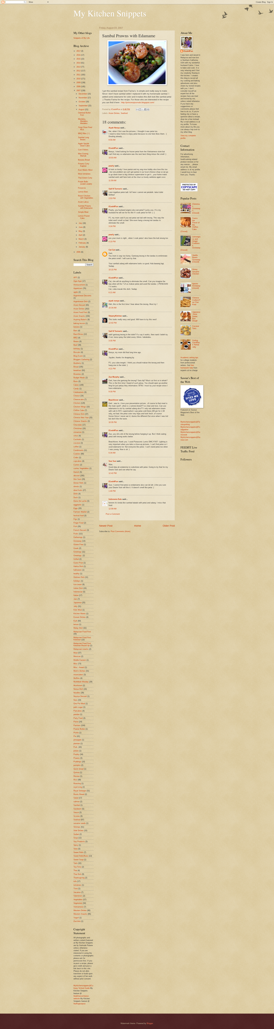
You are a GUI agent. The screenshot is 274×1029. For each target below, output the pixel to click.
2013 (78, 67)
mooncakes (78, 675)
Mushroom (77, 685)
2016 (78, 55)
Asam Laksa (83, 202)
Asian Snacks (79, 316)
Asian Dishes (114, 113)
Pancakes (77, 711)
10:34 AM (112, 308)
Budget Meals (79, 378)
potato (76, 751)
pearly (111, 166)
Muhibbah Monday (81, 682)
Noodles (76, 693)
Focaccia (82, 188)
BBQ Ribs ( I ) (84, 133)
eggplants (77, 505)
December (83, 94)
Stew (75, 849)
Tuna (75, 889)
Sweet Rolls (78, 852)
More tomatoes (84, 174)
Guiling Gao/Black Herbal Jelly (196, 343)
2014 (78, 63)
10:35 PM (113, 422)
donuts (76, 486)
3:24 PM (112, 226)
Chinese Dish (78, 414)
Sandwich (77, 809)
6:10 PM (112, 241)
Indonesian (77, 592)
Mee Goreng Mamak (83, 155)
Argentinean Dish (80, 301)
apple (75, 292)
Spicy (75, 845)
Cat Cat (112, 250)
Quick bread (78, 769)
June (81, 227)
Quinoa (76, 772)
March (81, 239)
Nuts (75, 700)
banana (76, 327)
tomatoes (77, 885)
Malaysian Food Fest (82, 632)
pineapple (77, 740)
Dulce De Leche (80, 501)
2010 (78, 79)
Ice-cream (77, 584)
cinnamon (77, 432)
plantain (76, 743)
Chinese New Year (81, 418)
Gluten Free (78, 544)
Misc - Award (78, 667)
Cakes (76, 385)
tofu (75, 881)
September (83, 106)
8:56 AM (112, 140)
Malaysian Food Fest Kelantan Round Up (82, 644)
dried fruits (77, 490)
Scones (76, 816)
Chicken (76, 403)
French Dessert (79, 530)
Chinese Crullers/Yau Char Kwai (196, 301)
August (82, 109)
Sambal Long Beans (83, 138)
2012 (78, 71)
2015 (78, 59)
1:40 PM (112, 491)
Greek (75, 548)
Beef (75, 345)
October (82, 102)
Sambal (76, 805)
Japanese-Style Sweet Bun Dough (196, 316)
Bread (75, 367)
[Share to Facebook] (145, 109)
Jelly (75, 606)
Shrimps (76, 827)
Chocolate (77, 425)
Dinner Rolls (78, 483)
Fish (75, 526)
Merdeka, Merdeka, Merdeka (83, 121)
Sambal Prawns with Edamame (85, 207)
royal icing (77, 787)
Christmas (77, 428)
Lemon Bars (83, 192)
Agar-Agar (77, 281)
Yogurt (76, 918)
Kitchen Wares (79, 613)
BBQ (75, 338)
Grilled (76, 559)
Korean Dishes (79, 617)
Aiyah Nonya (114, 128)
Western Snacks (80, 914)
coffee (76, 447)
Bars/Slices (78, 334)
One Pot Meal (79, 703)
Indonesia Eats (115, 499)
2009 (78, 82)
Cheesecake (78, 399)
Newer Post (105, 525)
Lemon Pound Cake (83, 217)
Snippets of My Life (81, 38)
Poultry (76, 754)
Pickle (76, 733)
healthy (76, 574)
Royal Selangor (79, 791)
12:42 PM (113, 473)
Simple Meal (83, 212)
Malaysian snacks (80, 649)
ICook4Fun (113, 148)
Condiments (78, 450)
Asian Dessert (79, 305)
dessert (76, 476)
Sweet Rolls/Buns (80, 856)
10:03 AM (112, 158)
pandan (76, 714)
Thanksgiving (78, 878)
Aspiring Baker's (80, 320)
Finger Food (78, 523)
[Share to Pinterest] (148, 109)
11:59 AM (112, 180)
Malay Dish (78, 628)
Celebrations (78, 392)
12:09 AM (112, 509)
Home (137, 525)
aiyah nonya (114, 301)
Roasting (77, 783)
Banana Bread (84, 160)
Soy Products (79, 841)
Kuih (75, 621)
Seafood (124, 113)
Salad (75, 798)
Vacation (77, 892)
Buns (75, 381)
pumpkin (76, 765)
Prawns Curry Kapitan (83, 165)
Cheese (76, 396)
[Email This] (137, 109)
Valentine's (77, 896)
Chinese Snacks (80, 421)
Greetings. (77, 555)
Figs (75, 519)
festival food (78, 515)
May (81, 231)
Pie (74, 736)
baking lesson (79, 323)
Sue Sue (112, 461)
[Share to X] (142, 109)
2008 (78, 86)
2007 (78, 90)
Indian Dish (78, 588)
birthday (76, 349)
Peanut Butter (79, 729)
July (81, 223)
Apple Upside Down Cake (84, 144)
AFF (75, 277)
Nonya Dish (78, 689)
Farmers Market (80, 512)
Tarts (75, 863)
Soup (75, 838)
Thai (75, 870)
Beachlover (113, 400)
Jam (75, 599)
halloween (77, 570)
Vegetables (78, 899)
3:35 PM (112, 341)
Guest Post (78, 563)
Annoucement (79, 285)
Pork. (75, 747)
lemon (75, 624)
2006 (78, 252)
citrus (75, 436)
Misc (75, 664)
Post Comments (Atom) (120, 531)
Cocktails (77, 439)
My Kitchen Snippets (109, 13)
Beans (76, 341)
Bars (75, 330)
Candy (76, 389)
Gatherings (77, 537)
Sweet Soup (78, 860)
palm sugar (78, 707)
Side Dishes (78, 830)
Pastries (76, 725)
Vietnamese (78, 907)
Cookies (76, 454)
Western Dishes (80, 910)
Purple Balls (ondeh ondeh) (85, 183)
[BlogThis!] (140, 109)
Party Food (78, 718)
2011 (78, 75)
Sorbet (76, 834)
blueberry (77, 363)
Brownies (77, 374)
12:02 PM (113, 323)
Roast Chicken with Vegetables (85, 197)
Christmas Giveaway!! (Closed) (196, 208)
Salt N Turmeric (115, 189)
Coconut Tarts (195, 327)
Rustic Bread (78, 794)
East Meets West (85, 170)
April (81, 235)
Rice (75, 780)
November (83, 98)
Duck (75, 497)
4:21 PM (112, 369)
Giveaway (77, 541)
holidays (76, 581)
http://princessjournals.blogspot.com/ (137, 102)
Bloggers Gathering (81, 359)
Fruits (75, 534)
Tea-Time (77, 867)
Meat (75, 653)
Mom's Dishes (79, 671)
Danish (76, 472)
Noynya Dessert (80, 696)
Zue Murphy (114, 377)
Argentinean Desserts (82, 296)
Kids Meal (77, 610)
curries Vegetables (81, 468)
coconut (76, 443)
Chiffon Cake (78, 410)
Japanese (77, 603)
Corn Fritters (83, 150)
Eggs (75, 508)
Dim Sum (77, 479)
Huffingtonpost (79, 1004)
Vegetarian (77, 903)
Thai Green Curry (85, 178)
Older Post (169, 525)
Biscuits (76, 352)
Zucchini (76, 921)
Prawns (76, 758)
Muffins (76, 678)
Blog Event (78, 356)
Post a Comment (113, 514)
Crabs (75, 457)
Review (76, 776)
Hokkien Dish (78, 577)
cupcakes (77, 461)
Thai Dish (77, 874)
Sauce (76, 812)
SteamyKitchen (115, 316)
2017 (78, 51)
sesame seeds (79, 823)
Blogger (150, 1023)
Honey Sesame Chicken (195, 271)
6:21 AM (112, 292)
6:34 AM (112, 453)
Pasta (75, 722)
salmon (76, 801)
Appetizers (77, 288)
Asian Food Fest (80, 312)
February (82, 243)
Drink (75, 494)
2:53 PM (112, 198)
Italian (75, 595)
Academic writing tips (189, 357)
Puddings (77, 762)
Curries (76, 465)
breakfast (77, 370)
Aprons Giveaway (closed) (196, 286)
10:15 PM (113, 270)
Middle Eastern (79, 660)
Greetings (77, 552)
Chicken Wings (79, 407)
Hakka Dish (78, 566)
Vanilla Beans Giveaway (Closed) (196, 258)
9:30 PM (112, 392)
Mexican (76, 656)
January (82, 247)
